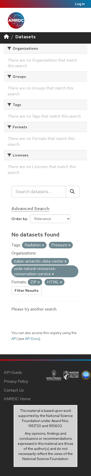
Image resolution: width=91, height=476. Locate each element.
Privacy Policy (16, 381)
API (14, 338)
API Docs (32, 338)
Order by (19, 218)
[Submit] (73, 191)
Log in (80, 4)
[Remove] (43, 245)
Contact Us (14, 390)
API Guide (13, 372)
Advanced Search (30, 208)
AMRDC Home (17, 398)
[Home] (6, 37)
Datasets (25, 37)
